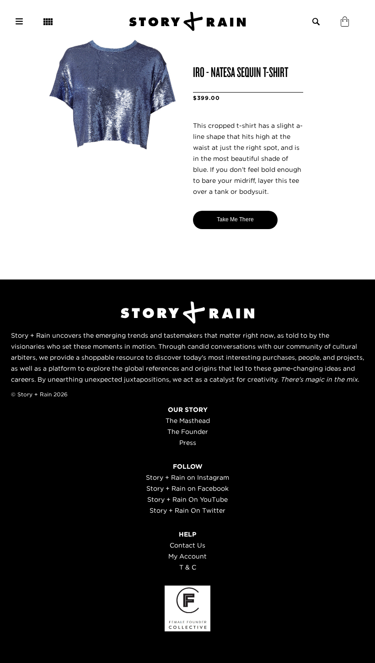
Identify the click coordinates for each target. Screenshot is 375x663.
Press (187, 442)
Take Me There (235, 219)
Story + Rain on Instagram (187, 477)
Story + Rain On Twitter (187, 510)
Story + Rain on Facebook (187, 488)
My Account (187, 556)
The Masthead (188, 420)
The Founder (187, 431)
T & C (187, 567)
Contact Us (187, 545)
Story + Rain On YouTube (187, 499)
